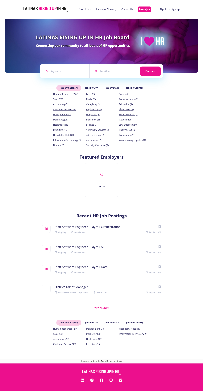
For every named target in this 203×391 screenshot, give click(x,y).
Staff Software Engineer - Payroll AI (79, 247)
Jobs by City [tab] (91, 87)
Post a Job (144, 9)
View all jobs (101, 307)
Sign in (163, 9)
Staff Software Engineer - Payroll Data (81, 267)
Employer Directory (106, 9)
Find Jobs (150, 71)
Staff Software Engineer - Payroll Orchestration (88, 227)
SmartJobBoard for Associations (107, 361)
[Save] (159, 226)
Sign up (175, 9)
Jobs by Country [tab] (134, 87)
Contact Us (127, 9)
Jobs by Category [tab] (69, 87)
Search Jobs (85, 9)
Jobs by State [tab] (112, 87)
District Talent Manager (71, 287)
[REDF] (101, 180)
